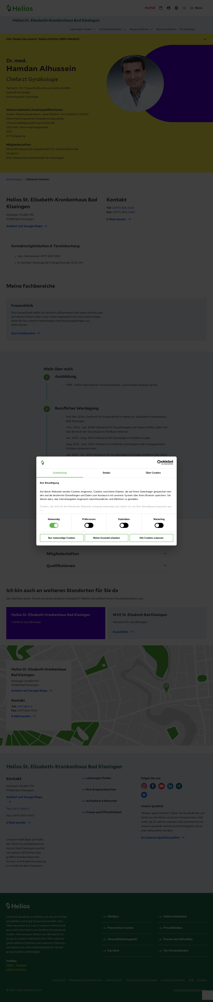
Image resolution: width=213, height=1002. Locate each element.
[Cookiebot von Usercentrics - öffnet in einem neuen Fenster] (159, 462)
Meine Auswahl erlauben (106, 538)
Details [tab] (106, 472)
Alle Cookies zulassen (151, 538)
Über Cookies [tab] (153, 472)
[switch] (89, 525)
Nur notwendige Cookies (61, 538)
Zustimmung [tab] (60, 472)
